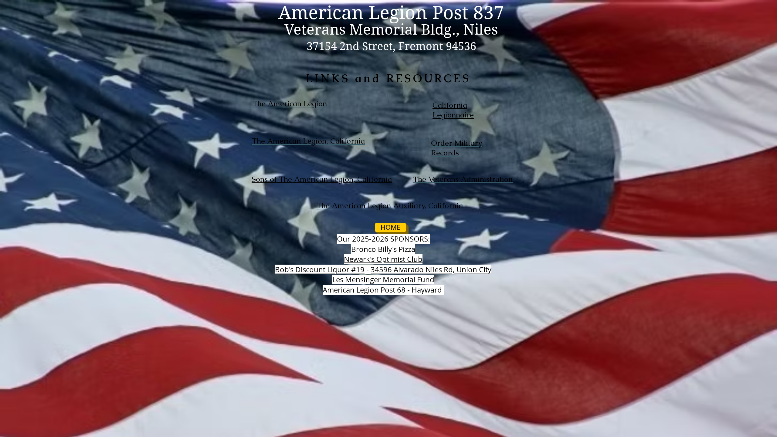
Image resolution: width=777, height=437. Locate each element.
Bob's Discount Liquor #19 (320, 269)
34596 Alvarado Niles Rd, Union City (431, 269)
